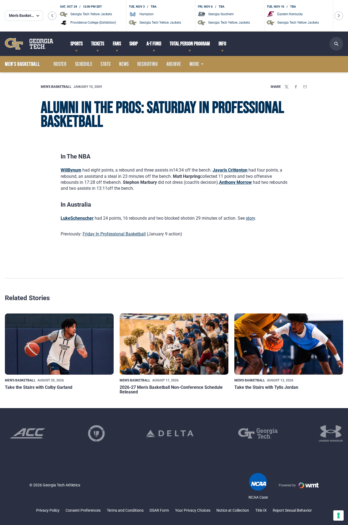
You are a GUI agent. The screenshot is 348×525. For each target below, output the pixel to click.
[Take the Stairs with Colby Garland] (59, 344)
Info (222, 44)
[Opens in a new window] (27, 433)
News (124, 64)
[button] (52, 15)
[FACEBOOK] (296, 87)
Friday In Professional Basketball (114, 234)
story (250, 218)
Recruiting (147, 64)
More (194, 64)
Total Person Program (190, 44)
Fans (117, 44)
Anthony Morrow (235, 182)
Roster (60, 64)
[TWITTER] (286, 87)
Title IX (261, 510)
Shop (133, 44)
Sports (76, 44)
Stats (105, 64)
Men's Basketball (56, 87)
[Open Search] (336, 44)
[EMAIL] (305, 87)
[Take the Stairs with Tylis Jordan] (288, 344)
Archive (173, 64)
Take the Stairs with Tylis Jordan (266, 387)
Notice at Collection (232, 510)
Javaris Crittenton (230, 170)
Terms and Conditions (125, 510)
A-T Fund (154, 44)
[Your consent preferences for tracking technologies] (338, 515)
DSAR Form (159, 510)
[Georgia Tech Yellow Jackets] (29, 43)
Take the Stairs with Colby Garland (38, 387)
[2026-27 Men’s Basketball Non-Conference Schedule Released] (174, 344)
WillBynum (71, 170)
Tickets (97, 44)
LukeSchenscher (77, 218)
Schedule (83, 64)
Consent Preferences (83, 510)
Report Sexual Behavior (292, 510)
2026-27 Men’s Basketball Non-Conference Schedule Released (171, 390)
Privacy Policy (48, 510)
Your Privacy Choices (192, 510)
